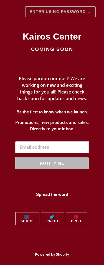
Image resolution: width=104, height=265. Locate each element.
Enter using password (60, 11)
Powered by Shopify (52, 254)
